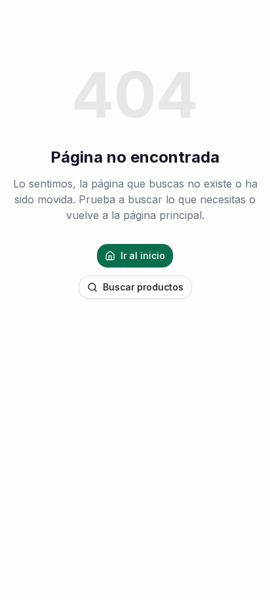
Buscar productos (143, 286)
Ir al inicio (143, 255)
